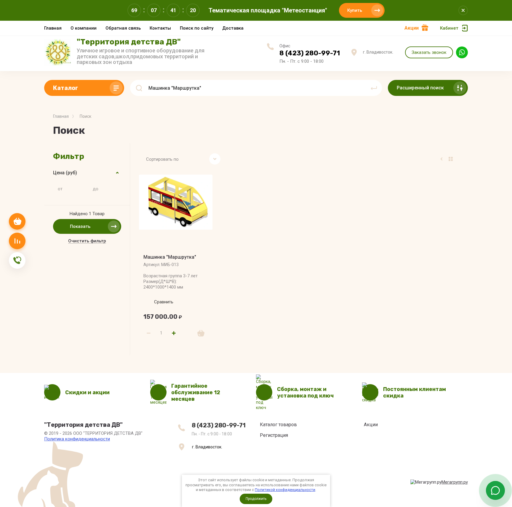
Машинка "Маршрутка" (169, 257)
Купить (354, 10)
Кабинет (449, 28)
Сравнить (163, 302)
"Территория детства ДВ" (129, 41)
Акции (411, 28)
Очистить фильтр (87, 241)
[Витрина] (450, 159)
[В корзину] (201, 333)
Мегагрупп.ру (454, 482)
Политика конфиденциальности (77, 439)
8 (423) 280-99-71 (309, 53)
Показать (80, 226)
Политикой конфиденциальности (285, 489)
